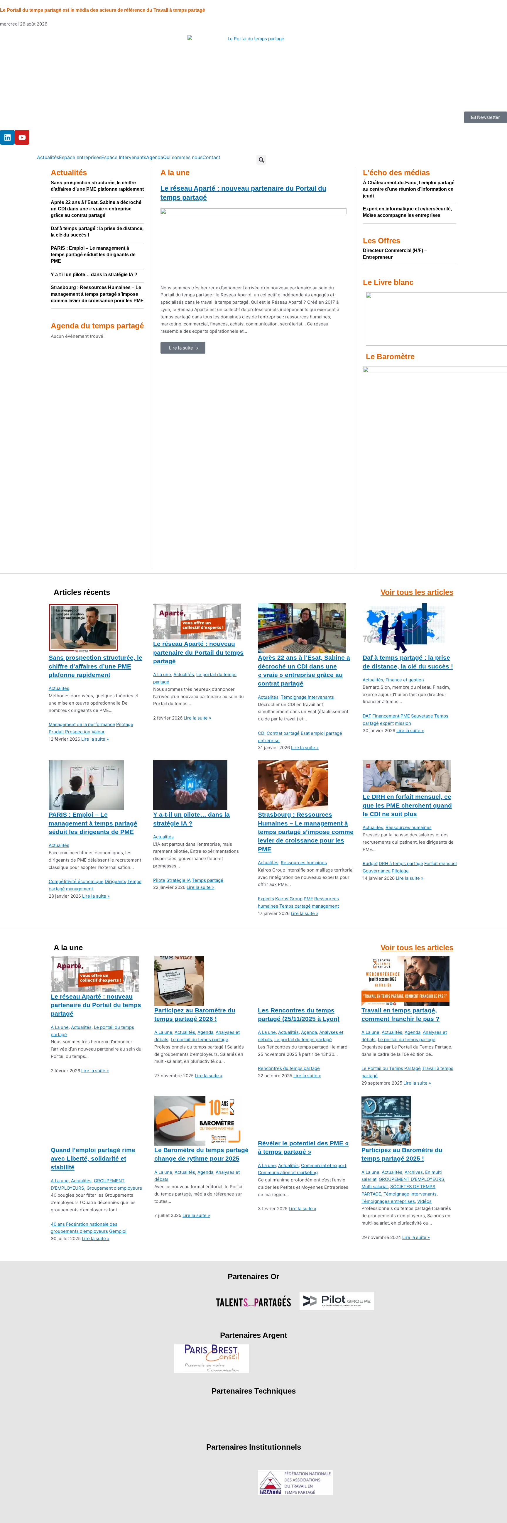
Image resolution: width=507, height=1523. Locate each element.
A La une (162, 674)
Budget (370, 863)
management (79, 888)
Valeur (98, 732)
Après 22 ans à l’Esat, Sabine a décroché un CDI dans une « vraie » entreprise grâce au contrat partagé (96, 209)
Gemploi (117, 1231)
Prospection (77, 732)
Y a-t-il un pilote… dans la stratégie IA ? (94, 274)
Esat (305, 733)
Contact (211, 157)
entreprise (269, 740)
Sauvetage (422, 716)
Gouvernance (377, 871)
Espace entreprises (80, 157)
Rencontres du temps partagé (289, 1068)
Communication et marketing (288, 1172)
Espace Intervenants (123, 157)
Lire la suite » (95, 739)
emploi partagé (326, 733)
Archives (414, 1172)
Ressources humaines (304, 862)
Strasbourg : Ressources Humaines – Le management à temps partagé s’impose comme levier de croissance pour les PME (97, 294)
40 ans (58, 1224)
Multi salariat (374, 1186)
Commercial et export (323, 1165)
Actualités (48, 157)
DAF (367, 716)
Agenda (154, 157)
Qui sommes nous (182, 157)
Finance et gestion (405, 680)
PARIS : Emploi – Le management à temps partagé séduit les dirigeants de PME (93, 255)
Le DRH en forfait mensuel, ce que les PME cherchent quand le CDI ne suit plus (407, 805)
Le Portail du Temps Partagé (391, 1068)
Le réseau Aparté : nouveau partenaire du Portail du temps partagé (198, 652)
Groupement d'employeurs (114, 1188)
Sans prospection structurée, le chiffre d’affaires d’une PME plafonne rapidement (95, 666)
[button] (261, 160)
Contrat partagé (283, 733)
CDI (262, 733)
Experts (266, 898)
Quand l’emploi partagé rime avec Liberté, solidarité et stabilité (93, 1159)
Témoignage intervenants (307, 697)
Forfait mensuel (440, 863)
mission (403, 723)
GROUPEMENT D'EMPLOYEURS (411, 1179)
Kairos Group (288, 898)
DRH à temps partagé (401, 863)
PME (405, 716)
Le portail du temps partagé (199, 1039)
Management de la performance (82, 724)
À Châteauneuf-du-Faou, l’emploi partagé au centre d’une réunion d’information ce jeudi (408, 189)
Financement (385, 716)
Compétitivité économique (76, 881)
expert (387, 723)
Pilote (159, 880)
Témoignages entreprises (388, 1201)
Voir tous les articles (417, 592)
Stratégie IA (178, 880)
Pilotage (124, 724)
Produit (56, 732)
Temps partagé (207, 880)
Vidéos (424, 1201)
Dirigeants (115, 881)
